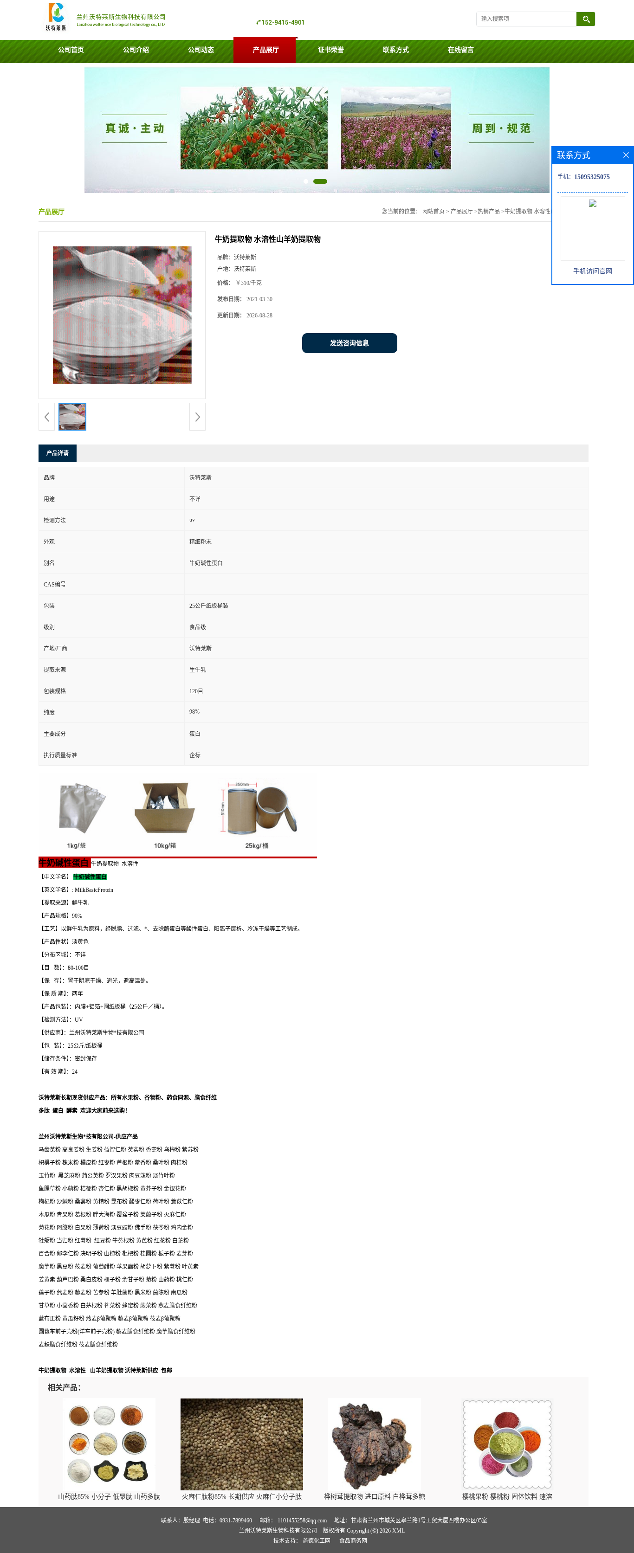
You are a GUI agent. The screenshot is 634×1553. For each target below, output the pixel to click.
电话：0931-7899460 (227, 1520)
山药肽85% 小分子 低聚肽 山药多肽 (109, 1496)
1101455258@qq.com (302, 1520)
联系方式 (396, 49)
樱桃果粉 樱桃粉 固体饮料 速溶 (507, 1496)
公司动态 (201, 49)
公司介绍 (136, 49)
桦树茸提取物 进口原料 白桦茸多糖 (374, 1496)
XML (398, 1530)
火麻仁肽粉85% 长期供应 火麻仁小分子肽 (242, 1496)
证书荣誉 (331, 49)
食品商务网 (353, 1541)
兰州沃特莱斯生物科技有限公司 (278, 1530)
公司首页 (71, 49)
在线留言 (461, 49)
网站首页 (433, 211)
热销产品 (489, 211)
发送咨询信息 (349, 343)
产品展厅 (266, 49)
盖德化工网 (316, 1541)
